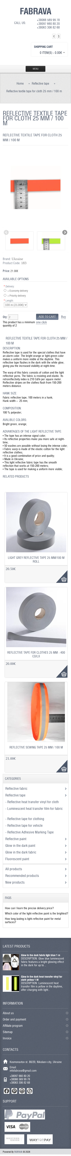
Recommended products (22, 876)
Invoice (7, 1038)
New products (15, 882)
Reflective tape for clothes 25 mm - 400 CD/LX (36, 654)
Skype (30, 1091)
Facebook (6, 1091)
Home (20, 83)
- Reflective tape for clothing (25, 819)
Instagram (22, 1091)
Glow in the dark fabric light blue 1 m (40, 955)
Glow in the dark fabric (21, 852)
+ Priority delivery (16, 295)
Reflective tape (40, 83)
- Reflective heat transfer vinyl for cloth (32, 802)
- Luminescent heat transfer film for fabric (34, 808)
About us (8, 1013)
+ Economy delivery (17, 290)
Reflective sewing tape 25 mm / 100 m (36, 747)
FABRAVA (35, 11)
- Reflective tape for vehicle (24, 825)
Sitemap (8, 1032)
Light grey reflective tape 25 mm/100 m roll (36, 559)
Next (64, 233)
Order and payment (14, 1019)
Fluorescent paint (17, 859)
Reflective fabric (16, 788)
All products (13, 869)
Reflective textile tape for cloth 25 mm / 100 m (34, 91)
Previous (6, 233)
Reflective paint (16, 839)
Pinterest (14, 1091)
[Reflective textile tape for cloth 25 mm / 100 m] (35, 225)
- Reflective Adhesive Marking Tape (29, 832)
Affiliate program (13, 1026)
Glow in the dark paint (20, 845)
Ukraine (17, 259)
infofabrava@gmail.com (23, 1070)
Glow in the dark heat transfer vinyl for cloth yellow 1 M (41, 978)
